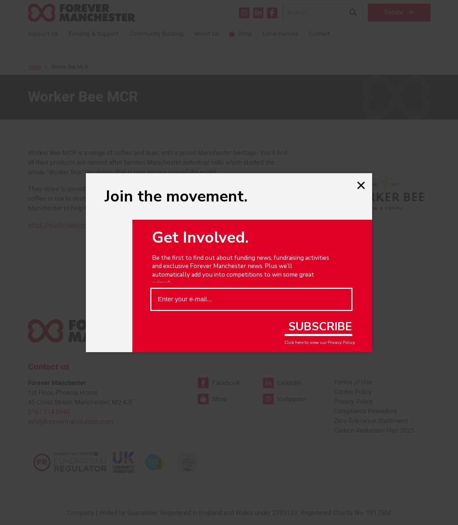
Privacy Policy (341, 342)
